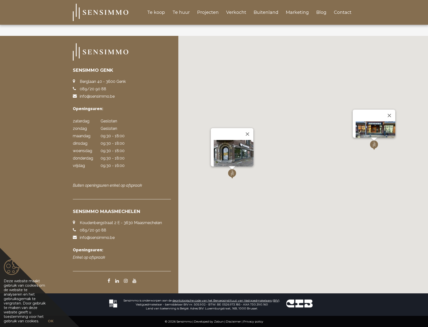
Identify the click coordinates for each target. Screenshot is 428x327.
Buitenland (266, 12)
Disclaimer (233, 321)
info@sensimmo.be (97, 96)
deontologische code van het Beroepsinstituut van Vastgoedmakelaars (222, 300)
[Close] (247, 134)
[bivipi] (113, 303)
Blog (321, 12)
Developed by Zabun (209, 321)
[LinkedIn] (117, 281)
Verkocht (236, 12)
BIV (275, 300)
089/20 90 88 (93, 89)
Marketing (297, 12)
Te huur (181, 12)
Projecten (208, 12)
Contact (342, 12)
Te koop (156, 12)
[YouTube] (134, 281)
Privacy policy (253, 321)
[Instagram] (126, 281)
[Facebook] (108, 281)
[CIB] (299, 303)
